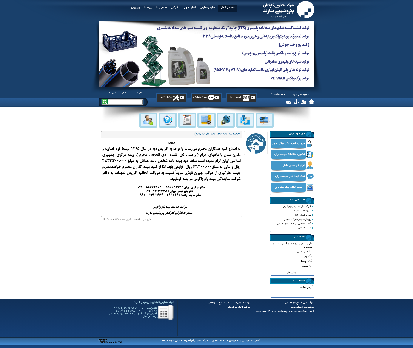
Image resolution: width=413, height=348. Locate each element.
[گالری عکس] (264, 120)
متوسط (305, 261)
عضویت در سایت (300, 94)
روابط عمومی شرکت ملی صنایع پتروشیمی (229, 302)
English (135, 8)
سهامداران (299, 280)
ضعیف (305, 265)
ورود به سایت (278, 94)
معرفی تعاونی (200, 97)
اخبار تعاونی (190, 7)
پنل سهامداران (297, 133)
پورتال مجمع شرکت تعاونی (297, 219)
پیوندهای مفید (297, 199)
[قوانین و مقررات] (187, 120)
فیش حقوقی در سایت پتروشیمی (294, 223)
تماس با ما (161, 7)
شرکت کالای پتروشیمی (238, 307)
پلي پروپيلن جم (303, 215)
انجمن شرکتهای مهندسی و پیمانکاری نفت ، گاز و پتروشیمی (284, 311)
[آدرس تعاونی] (245, 120)
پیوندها (148, 7)
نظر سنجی (299, 236)
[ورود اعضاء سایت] (148, 120)
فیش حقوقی (304, 228)
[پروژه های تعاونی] (206, 120)
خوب (306, 256)
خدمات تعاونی (165, 97)
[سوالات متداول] (167, 120)
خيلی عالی (303, 251)
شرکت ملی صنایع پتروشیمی (296, 206)
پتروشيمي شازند (302, 210)
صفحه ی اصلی (227, 7)
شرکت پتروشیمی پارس (302, 307)
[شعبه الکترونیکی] (225, 120)
